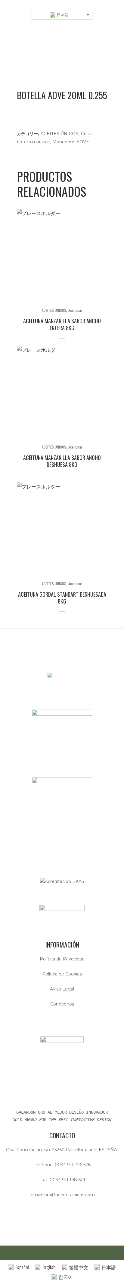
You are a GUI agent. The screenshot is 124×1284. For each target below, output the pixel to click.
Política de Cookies (62, 974)
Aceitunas (75, 310)
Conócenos (62, 1004)
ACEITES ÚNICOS (59, 133)
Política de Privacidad (62, 959)
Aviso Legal (62, 989)
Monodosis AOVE (70, 142)
